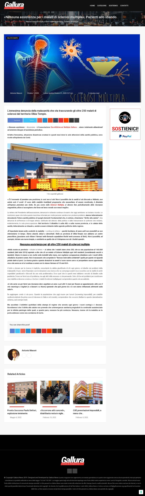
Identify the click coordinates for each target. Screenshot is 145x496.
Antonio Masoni (29, 350)
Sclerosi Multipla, (56, 205)
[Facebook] (12, 331)
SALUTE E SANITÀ (17, 21)
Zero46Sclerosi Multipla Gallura (64, 127)
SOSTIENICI (113, 6)
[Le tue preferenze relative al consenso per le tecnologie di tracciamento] (141, 492)
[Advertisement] (125, 181)
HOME (92, 6)
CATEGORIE (101, 6)
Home (7, 21)
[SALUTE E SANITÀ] (22, 394)
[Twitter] (17, 331)
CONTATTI (124, 6)
